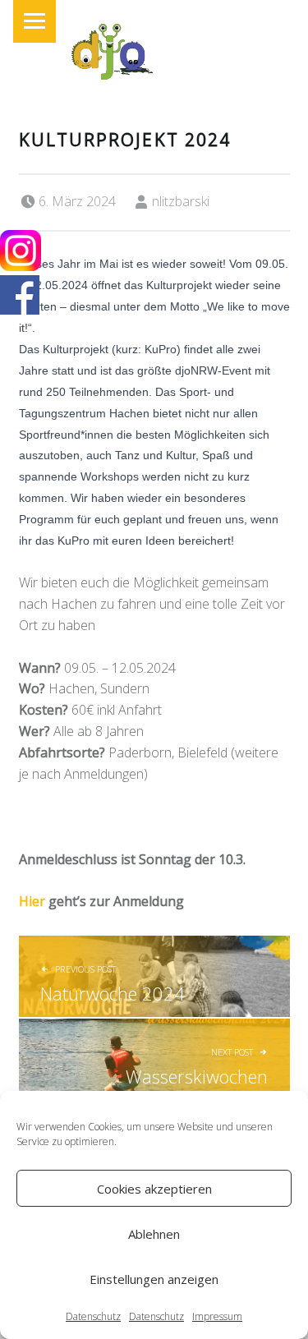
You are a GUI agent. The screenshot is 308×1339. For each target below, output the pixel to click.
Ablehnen (154, 1234)
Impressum (217, 1316)
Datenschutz (93, 1316)
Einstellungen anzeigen (154, 1279)
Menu (34, 21)
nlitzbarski (180, 201)
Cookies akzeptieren (154, 1188)
